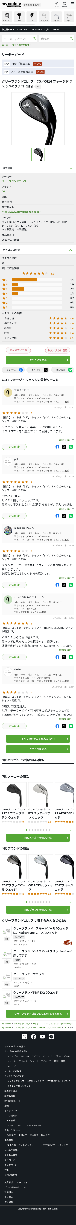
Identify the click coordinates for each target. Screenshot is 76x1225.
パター (57, 1056)
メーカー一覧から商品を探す (15, 44)
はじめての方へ (11, 1149)
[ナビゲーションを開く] (72, 4)
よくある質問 (10, 1154)
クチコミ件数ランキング (19, 1085)
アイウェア (46, 1061)
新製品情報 (9, 1095)
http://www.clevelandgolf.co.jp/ (21, 211)
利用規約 (8, 1192)
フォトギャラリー (27, 1144)
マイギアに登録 (18, 350)
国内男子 (34, 1135)
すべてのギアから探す (14, 1046)
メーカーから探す (12, 1070)
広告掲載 (8, 1202)
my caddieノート (12, 1100)
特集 (6, 1169)
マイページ (9, 1159)
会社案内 (8, 1197)
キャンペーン (10, 1164)
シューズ (34, 1061)
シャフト (11, 1061)
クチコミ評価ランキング (58, 1080)
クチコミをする (38, 360)
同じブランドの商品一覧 (38, 909)
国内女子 (45, 1135)
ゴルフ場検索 (10, 1115)
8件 (38, 86)
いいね (12, 447)
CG (3, 191)
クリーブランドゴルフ (14, 181)
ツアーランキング (33, 1125)
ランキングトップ (15, 1080)
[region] (38, 18)
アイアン (36, 1056)
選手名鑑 (11, 1144)
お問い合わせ (10, 1174)
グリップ (23, 1061)
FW (22, 1056)
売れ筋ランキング (35, 1080)
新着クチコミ (10, 1090)
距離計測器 (59, 1061)
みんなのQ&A (10, 1110)
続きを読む (65, 440)
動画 (6, 1105)
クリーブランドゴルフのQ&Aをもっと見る (38, 1013)
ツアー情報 (9, 1120)
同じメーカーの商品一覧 (38, 837)
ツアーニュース (14, 1125)
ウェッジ (47, 1056)
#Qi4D (47, 29)
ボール (67, 1056)
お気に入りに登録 (58, 350)
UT (28, 1056)
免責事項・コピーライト (16, 1182)
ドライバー (12, 1056)
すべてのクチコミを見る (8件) (38, 738)
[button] (70, 829)
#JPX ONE (22, 29)
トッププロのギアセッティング (53, 1144)
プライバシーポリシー (15, 1187)
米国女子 (23, 1135)
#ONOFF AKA (36, 29)
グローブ (11, 1066)
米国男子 (11, 1135)
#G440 (56, 29)
